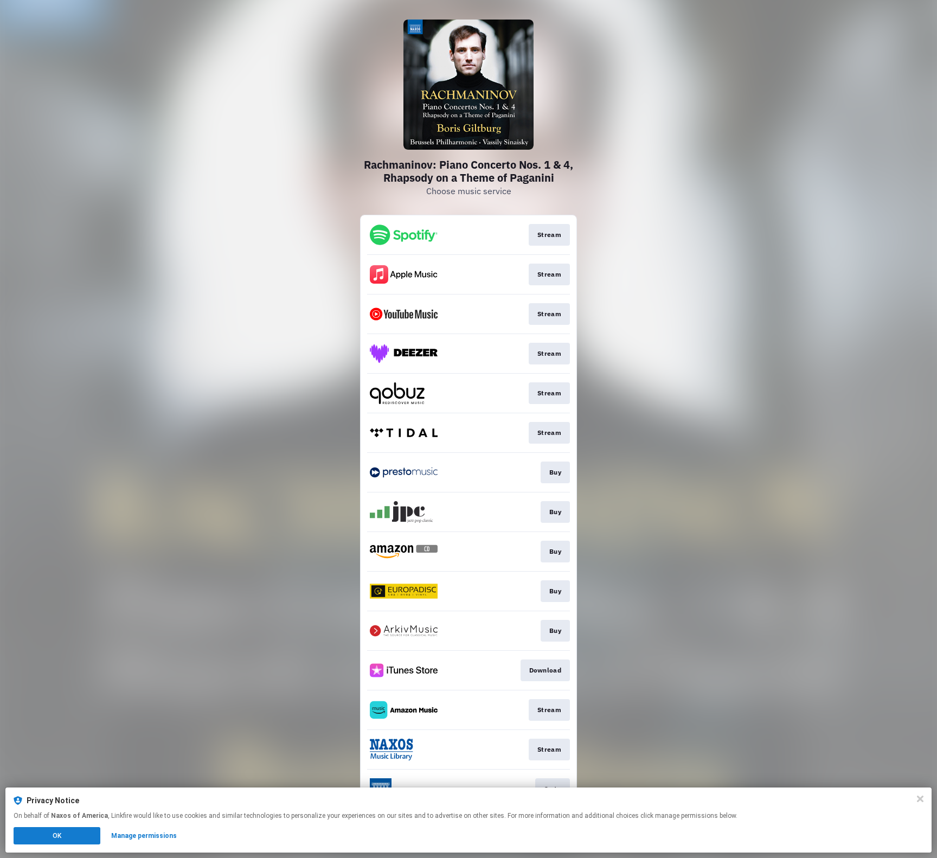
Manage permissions (144, 836)
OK (57, 836)
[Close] (920, 799)
